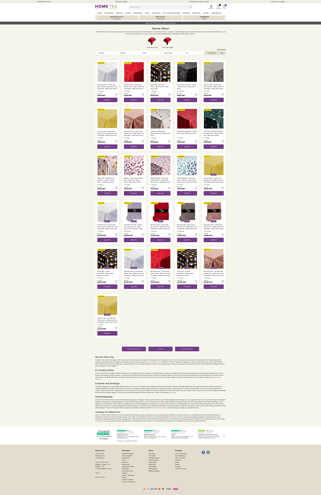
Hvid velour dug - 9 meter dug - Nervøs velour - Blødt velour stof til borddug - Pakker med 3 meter (107, 227)
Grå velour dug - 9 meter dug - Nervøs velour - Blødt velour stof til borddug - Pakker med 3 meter (187, 227)
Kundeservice (126, 464)
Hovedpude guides (153, 458)
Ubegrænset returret (128, 467)
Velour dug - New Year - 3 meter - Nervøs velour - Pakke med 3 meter (187, 87)
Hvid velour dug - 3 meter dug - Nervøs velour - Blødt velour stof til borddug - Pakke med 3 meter (107, 87)
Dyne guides (152, 456)
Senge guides (152, 467)
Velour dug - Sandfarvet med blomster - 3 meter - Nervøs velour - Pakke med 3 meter (106, 180)
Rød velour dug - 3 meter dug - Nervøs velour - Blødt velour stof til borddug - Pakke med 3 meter (134, 87)
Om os (124, 460)
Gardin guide (152, 464)
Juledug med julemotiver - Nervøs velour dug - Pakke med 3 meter (160, 133)
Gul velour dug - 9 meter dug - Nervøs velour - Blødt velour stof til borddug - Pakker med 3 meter (214, 180)
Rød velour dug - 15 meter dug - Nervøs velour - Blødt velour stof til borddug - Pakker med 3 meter (160, 273)
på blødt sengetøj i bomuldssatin (160, 23)
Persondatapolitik (127, 456)
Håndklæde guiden (153, 471)
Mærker (177, 464)
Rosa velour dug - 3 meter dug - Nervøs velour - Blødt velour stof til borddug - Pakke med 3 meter (134, 133)
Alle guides (151, 454)
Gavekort (124, 473)
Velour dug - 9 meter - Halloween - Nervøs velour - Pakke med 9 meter (105, 273)
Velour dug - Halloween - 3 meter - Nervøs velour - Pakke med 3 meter (159, 87)
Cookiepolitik (125, 458)
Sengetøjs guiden (153, 460)
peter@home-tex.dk (106, 469)
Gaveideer (178, 460)
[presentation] (96, 17)
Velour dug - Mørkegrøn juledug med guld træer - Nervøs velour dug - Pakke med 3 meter (213, 133)
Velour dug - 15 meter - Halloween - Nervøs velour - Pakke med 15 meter (185, 273)
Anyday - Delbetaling (128, 475)
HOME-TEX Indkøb (127, 480)
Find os (97, 473)
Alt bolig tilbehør (188, 349)
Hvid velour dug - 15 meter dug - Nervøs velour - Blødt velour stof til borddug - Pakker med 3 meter (134, 273)
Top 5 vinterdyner (180, 458)
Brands (177, 462)
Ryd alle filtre (221, 49)
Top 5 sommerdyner (181, 454)
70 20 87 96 (104, 462)
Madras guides (152, 469)
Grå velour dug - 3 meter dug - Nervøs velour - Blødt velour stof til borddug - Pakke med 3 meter (214, 87)
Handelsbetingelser (128, 454)
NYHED (204, 18)
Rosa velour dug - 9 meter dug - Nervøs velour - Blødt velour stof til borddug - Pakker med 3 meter (214, 227)
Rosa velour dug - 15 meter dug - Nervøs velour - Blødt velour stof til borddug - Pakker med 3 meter (214, 273)
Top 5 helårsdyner (180, 456)
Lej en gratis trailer (127, 471)
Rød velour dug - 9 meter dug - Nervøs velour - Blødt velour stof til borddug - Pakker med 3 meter (160, 227)
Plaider (161, 349)
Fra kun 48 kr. (117, 18)
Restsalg (177, 467)
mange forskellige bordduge (158, 408)
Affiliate (124, 477)
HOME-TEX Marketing (128, 482)
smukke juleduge (102, 421)
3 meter (149, 362)
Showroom (125, 462)
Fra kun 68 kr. (160, 18)
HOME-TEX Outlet (180, 469)
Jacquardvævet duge (135, 349)
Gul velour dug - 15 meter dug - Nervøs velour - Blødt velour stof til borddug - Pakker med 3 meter (107, 320)
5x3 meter (158, 362)
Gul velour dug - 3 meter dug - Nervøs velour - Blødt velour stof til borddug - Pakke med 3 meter (107, 133)
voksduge (173, 392)
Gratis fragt (125, 469)
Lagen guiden (152, 462)
